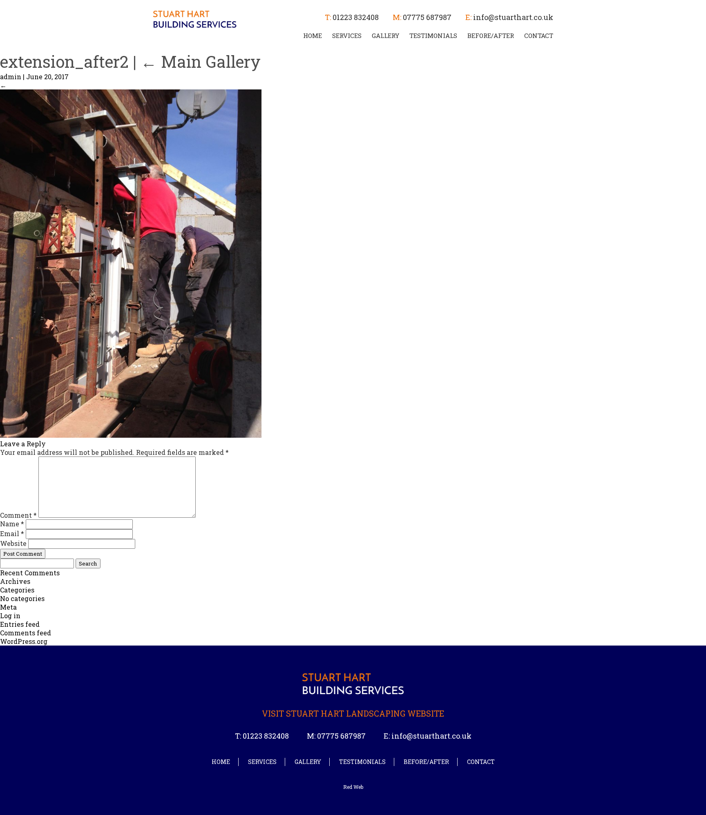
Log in (10, 615)
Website (13, 543)
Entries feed (20, 624)
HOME (312, 35)
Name (12, 523)
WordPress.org (23, 641)
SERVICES (347, 35)
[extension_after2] (130, 435)
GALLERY (385, 35)
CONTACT (538, 35)
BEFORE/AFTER (490, 35)
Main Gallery (201, 61)
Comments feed (25, 632)
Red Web (353, 787)
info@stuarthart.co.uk (513, 17)
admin (10, 76)
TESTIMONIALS (433, 35)
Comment (18, 515)
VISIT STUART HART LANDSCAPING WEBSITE (353, 713)
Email (12, 533)
